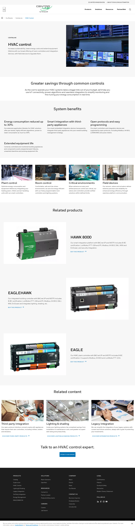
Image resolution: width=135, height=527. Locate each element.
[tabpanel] (66, 49)
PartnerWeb (121, 9)
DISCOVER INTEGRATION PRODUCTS (105, 436)
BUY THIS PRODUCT (77, 252)
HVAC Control (17, 485)
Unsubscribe (72, 507)
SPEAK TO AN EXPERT (67, 454)
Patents (99, 482)
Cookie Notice (19, 525)
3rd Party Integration (19, 494)
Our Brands (72, 488)
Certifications (101, 479)
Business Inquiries (74, 498)
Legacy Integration (18, 491)
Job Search (44, 510)
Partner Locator (45, 495)
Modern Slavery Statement (105, 491)
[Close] (132, 524)
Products (88, 9)
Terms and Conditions (32, 525)
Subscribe (72, 504)
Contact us (44, 492)
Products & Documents (48, 498)
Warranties (100, 488)
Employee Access (74, 501)
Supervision (16, 482)
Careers (43, 507)
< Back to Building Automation (118, 2)
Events (71, 482)
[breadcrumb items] (2, 18)
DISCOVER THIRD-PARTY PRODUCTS (15, 436)
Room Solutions (46, 479)
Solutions (98, 9)
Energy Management (19, 497)
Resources (109, 9)
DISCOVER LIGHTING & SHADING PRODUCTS (62, 436)
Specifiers (44, 482)
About (70, 479)
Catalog (15, 479)
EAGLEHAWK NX (18, 500)
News (70, 485)
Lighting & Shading (19, 488)
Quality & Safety (102, 485)
